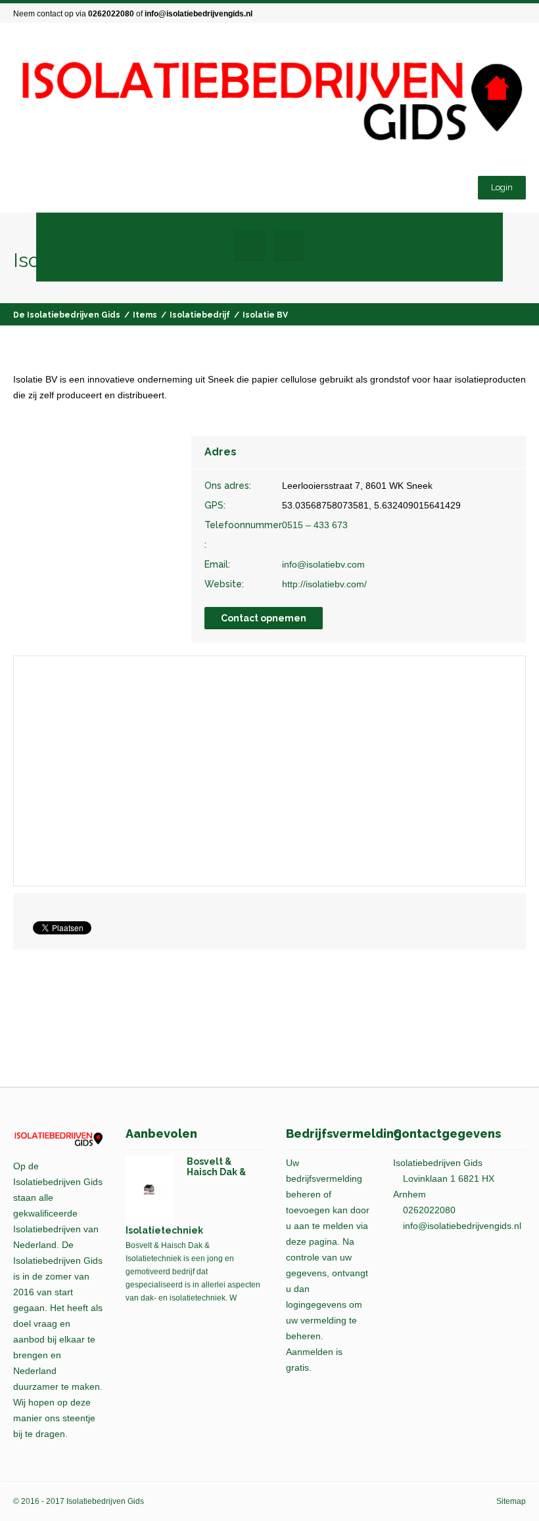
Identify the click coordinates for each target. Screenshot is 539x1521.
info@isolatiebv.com (323, 564)
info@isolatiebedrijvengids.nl (198, 13)
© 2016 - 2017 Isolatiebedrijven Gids (78, 1501)
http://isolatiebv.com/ (324, 584)
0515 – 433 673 (315, 525)
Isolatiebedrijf (200, 315)
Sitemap (511, 1501)
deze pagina (311, 1241)
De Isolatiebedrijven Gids (66, 315)
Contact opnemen (263, 618)
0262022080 (111, 13)
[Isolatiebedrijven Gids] (269, 101)
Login (502, 187)
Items (145, 315)
